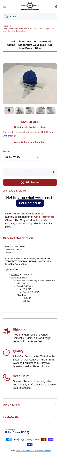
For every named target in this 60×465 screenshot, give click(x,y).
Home (5, 26)
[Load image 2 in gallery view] (19, 110)
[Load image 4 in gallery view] (40, 110)
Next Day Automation (25, 450)
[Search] (5, 16)
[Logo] (30, 6)
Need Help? (21, 376)
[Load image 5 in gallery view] (50, 110)
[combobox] (30, 16)
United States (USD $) (17, 432)
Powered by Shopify (43, 450)
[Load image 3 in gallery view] (30, 110)
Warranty (7, 151)
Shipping (18, 127)
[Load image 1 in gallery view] (9, 110)
